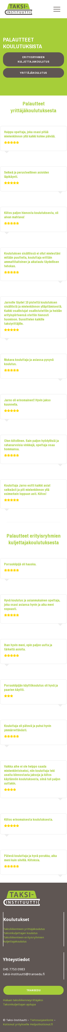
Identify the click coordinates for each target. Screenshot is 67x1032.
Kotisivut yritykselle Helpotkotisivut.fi (28, 1024)
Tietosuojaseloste (41, 1020)
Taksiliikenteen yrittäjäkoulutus (24, 929)
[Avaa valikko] (57, 9)
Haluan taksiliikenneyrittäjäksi (23, 1000)
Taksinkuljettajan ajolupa (19, 1004)
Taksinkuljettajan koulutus (20, 933)
